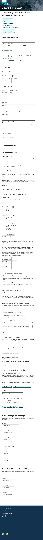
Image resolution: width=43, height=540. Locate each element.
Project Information (7, 25)
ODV (20, 60)
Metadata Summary (8, 18)
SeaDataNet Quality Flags (9, 32)
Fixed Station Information (9, 29)
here (17, 402)
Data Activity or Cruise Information (11, 27)
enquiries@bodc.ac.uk (8, 510)
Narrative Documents (8, 23)
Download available (11, 60)
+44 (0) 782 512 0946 (7, 508)
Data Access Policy (7, 21)
